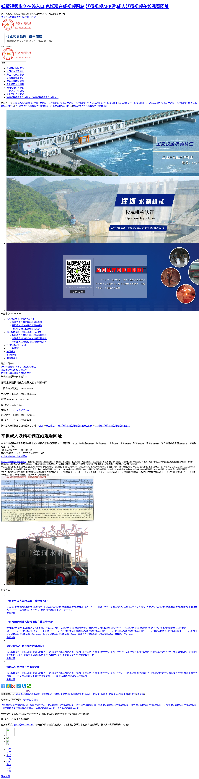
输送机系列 (11, 358)
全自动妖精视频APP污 (68, 708)
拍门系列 (10, 351)
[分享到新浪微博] (13, 686)
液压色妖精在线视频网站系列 (26, 329)
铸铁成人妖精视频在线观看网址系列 (29, 338)
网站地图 (5, 776)
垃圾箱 (96, 694)
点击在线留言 (20, 456)
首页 (41, 426)
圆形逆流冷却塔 (76, 694)
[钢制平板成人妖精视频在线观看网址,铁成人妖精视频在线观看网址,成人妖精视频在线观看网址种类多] (47, 584)
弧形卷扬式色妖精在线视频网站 (18, 708)
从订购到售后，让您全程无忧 (18, 367)
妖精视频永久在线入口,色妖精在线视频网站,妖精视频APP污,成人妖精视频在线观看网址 (85, 6)
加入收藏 (31, 17)
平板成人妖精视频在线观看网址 (13, 462)
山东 (36, 700)
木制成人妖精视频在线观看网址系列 (29, 342)
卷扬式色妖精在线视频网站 (26, 103)
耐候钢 (88, 694)
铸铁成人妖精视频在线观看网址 (102, 103)
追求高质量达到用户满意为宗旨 (16, 373)
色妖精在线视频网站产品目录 (20, 319)
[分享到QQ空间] (8, 686)
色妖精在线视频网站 (49, 103)
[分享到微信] (29, 686)
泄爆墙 (104, 694)
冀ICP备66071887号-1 (24, 725)
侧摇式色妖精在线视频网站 (73, 103)
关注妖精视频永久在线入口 (14, 17)
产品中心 (50, 426)
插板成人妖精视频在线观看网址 (113, 705)
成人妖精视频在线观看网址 (132, 103)
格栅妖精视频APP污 (45, 708)
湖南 (31, 700)
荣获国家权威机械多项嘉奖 (14, 370)
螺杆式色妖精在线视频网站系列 (27, 322)
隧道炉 (132, 694)
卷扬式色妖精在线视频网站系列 (27, 325)
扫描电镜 (113, 694)
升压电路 (123, 694)
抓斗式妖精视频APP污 (61, 106)
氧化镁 (140, 694)
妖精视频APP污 (153, 103)
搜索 (28, 691)
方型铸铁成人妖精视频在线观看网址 (90, 106)
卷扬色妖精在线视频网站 (28, 694)
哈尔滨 (26, 700)
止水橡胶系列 (12, 348)
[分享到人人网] (24, 686)
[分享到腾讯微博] (19, 686)
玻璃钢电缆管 (60, 694)
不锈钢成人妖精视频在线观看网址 (180, 705)
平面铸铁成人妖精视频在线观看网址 (32, 106)
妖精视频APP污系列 (16, 345)
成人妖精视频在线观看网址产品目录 (23, 332)
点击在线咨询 (7, 456)
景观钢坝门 (11, 355)
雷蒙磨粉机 (47, 694)
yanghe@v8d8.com (20, 410)
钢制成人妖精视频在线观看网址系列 (29, 335)
